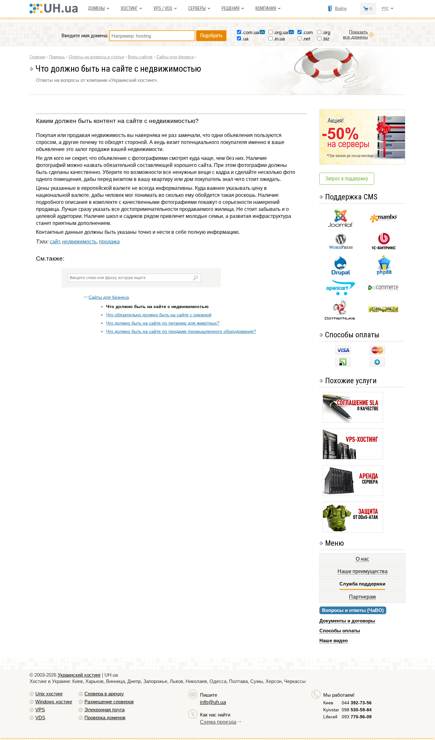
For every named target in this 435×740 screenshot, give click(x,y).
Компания (265, 8)
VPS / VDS (162, 8)
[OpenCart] (340, 294)
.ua (245, 38)
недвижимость (79, 241)
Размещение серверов (109, 701)
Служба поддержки (362, 583)
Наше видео (333, 640)
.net (306, 38)
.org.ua (281, 32)
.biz (326, 38)
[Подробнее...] (353, 421)
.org (326, 32)
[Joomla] (340, 227)
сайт (55, 241)
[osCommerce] (383, 289)
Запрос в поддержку (346, 179)
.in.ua (279, 38)
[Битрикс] (383, 248)
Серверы (197, 8)
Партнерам (362, 597)
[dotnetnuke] (340, 318)
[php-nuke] (383, 310)
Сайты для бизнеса (109, 297)
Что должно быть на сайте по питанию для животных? (162, 323)
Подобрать (211, 35)
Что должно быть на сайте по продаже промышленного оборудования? (181, 331)
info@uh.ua (213, 702)
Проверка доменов (104, 717)
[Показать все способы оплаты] (377, 364)
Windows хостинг (53, 701)
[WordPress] (340, 247)
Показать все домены (355, 34)
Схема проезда (218, 722)
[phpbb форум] (383, 275)
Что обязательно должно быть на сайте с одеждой (158, 314)
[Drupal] (340, 274)
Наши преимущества (363, 571)
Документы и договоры (347, 620)
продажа (109, 241)
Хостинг (129, 8)
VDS (40, 717)
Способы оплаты (339, 630)
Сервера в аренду (104, 693)
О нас (362, 559)
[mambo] (383, 221)
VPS (40, 709)
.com (308, 32)
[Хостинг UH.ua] (56, 11)
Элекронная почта (104, 709)
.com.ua (250, 32)
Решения (230, 8)
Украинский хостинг (79, 675)
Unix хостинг (49, 693)
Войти (340, 8)
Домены (96, 8)
